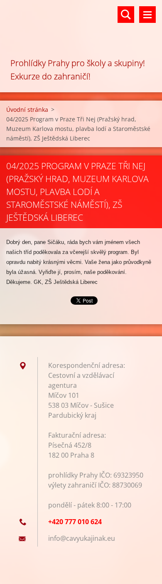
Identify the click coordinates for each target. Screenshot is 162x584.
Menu (147, 14)
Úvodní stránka (27, 109)
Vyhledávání (126, 14)
